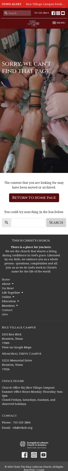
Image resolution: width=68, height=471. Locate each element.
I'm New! (8, 288)
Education (9, 301)
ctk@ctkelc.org (22, 427)
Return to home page (34, 197)
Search (56, 222)
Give (5, 314)
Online (6, 297)
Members (8, 305)
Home (6, 279)
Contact (7, 310)
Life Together (11, 292)
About (6, 284)
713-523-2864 (41, 13)
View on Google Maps (16, 347)
